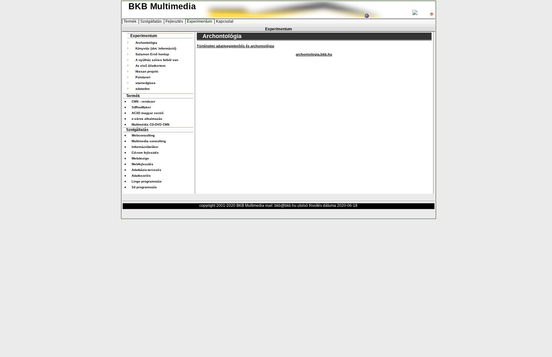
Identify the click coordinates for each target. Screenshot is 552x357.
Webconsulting (143, 135)
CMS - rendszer (143, 101)
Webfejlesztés (142, 164)
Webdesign (140, 158)
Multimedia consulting (149, 141)
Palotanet (142, 77)
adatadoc (142, 88)
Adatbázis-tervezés (146, 170)
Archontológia (146, 42)
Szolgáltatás (151, 21)
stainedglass (145, 83)
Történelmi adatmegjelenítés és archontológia (235, 46)
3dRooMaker (141, 107)
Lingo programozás (147, 181)
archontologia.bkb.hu (314, 54)
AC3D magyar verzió (148, 113)
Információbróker (145, 147)
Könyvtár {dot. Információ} (155, 48)
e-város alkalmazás (147, 118)
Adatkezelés (141, 175)
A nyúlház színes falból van (156, 60)
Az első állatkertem (150, 65)
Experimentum (200, 21)
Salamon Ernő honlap (152, 54)
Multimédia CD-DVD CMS (151, 124)
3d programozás (144, 187)
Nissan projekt (146, 71)
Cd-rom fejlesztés (145, 152)
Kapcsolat (224, 21)
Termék (130, 21)
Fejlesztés (174, 21)
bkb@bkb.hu (285, 205)
